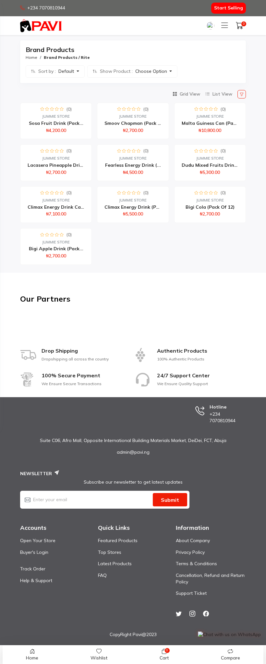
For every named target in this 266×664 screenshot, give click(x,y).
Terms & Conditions (196, 563)
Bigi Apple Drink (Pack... (56, 249)
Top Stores (109, 552)
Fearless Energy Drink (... (133, 165)
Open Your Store (37, 540)
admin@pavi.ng (133, 452)
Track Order (32, 569)
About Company (193, 540)
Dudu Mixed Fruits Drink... (211, 165)
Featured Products (118, 540)
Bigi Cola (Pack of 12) (210, 207)
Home (31, 57)
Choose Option (151, 71)
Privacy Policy (190, 552)
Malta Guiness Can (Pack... (212, 123)
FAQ (102, 575)
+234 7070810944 (46, 8)
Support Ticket (191, 593)
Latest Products (115, 563)
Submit (170, 500)
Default (66, 71)
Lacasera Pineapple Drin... (57, 165)
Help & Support (36, 580)
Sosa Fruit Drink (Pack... (56, 123)
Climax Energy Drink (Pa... (133, 207)
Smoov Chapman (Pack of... (135, 123)
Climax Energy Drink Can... (58, 207)
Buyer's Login (34, 552)
